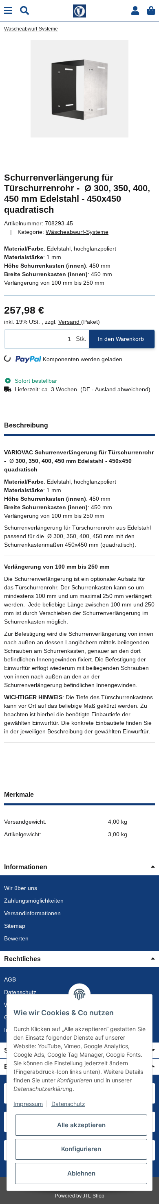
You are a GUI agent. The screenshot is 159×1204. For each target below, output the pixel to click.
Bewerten (16, 938)
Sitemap (14, 926)
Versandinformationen (32, 913)
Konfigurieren (81, 1149)
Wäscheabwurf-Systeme (77, 232)
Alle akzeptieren (81, 1125)
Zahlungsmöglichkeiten (34, 900)
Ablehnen (81, 1173)
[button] (135, 10)
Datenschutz (20, 992)
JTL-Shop (93, 1196)
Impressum (28, 1103)
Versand (69, 321)
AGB (10, 979)
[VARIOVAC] (79, 10)
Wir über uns (20, 888)
